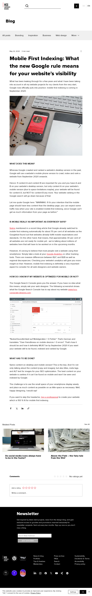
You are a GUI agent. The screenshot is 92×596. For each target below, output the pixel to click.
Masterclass (38, 564)
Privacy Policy (36, 593)
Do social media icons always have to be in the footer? (23, 457)
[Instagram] (40, 573)
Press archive (59, 556)
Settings (73, 592)
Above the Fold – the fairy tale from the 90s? (67, 457)
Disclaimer (79, 559)
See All (87, 424)
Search (56, 561)
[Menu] (77, 6)
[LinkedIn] (34, 573)
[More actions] (81, 51)
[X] (51, 573)
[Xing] (61, 573)
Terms (87, 559)
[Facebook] (45, 573)
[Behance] (67, 573)
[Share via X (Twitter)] (16, 408)
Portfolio (36, 559)
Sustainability (80, 556)
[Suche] (42, 6)
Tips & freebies (39, 561)
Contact (57, 564)
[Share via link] (28, 408)
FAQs (56, 559)
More (74, 35)
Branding (19, 35)
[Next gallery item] (79, 125)
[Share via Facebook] (11, 408)
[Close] (89, 592)
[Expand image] (46, 126)
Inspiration (33, 35)
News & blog (38, 556)
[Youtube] (56, 573)
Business (47, 35)
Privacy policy (80, 564)
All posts (6, 35)
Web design (61, 35)
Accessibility (79, 561)
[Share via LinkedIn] (22, 408)
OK (83, 592)
